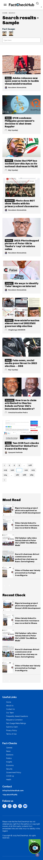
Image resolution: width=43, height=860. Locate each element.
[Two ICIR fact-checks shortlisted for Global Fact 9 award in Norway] (21, 429)
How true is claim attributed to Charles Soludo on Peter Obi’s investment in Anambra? (20, 404)
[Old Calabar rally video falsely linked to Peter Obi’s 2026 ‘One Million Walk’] (8, 539)
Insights (9, 283)
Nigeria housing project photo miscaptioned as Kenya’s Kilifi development (27, 510)
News (8, 78)
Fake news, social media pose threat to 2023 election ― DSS (21, 363)
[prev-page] (4, 585)
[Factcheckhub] (21, 4)
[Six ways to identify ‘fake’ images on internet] (21, 270)
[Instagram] (10, 806)
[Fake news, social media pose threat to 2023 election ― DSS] (21, 347)
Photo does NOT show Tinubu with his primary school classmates (21, 203)
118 (30, 465)
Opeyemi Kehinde (15, 452)
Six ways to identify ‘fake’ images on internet (21, 285)
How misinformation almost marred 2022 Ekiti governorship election (22, 323)
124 (5, 475)
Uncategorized (21, 535)
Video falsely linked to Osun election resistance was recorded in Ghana (27, 525)
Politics (9, 161)
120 (12, 470)
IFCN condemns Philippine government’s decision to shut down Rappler (19, 122)
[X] (15, 806)
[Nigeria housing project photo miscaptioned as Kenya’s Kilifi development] (8, 509)
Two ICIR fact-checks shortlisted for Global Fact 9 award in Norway (22, 446)
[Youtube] (25, 806)
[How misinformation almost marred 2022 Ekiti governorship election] (21, 307)
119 (5, 470)
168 (24, 475)
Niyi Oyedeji (13, 130)
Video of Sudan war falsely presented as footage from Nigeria (27, 572)
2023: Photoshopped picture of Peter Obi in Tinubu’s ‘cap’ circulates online (22, 245)
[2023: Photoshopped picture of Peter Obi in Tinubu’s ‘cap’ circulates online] (21, 227)
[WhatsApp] (20, 806)
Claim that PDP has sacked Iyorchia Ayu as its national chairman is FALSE (21, 163)
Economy (9, 400)
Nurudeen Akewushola (17, 87)
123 (33, 470)
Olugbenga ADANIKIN (16, 330)
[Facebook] (4, 806)
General (18, 505)
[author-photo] (6, 87)
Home (4, 13)
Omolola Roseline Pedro (18, 412)
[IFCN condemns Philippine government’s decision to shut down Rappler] (21, 104)
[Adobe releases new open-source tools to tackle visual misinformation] (21, 64)
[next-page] (9, 585)
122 (26, 470)
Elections (9, 201)
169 (31, 475)
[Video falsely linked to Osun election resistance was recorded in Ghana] (8, 524)
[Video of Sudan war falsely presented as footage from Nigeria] (8, 572)
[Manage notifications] (37, 855)
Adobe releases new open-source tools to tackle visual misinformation (22, 81)
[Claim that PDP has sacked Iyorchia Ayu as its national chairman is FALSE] (21, 147)
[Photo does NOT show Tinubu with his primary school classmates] (21, 187)
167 (17, 475)
